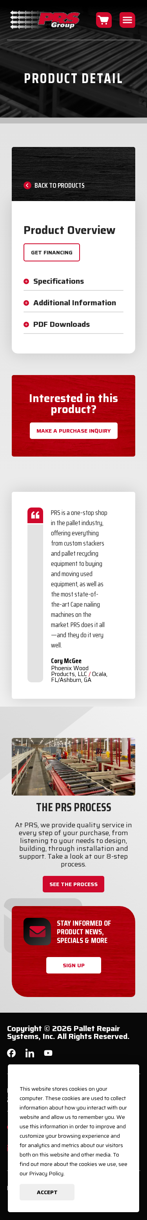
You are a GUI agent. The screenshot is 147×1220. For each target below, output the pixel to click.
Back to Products (59, 185)
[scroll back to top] (127, 1190)
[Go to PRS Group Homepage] (45, 20)
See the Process (73, 884)
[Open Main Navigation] (127, 20)
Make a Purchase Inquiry (73, 430)
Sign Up (74, 965)
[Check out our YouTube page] (48, 1054)
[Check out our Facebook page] (11, 1055)
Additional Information (74, 302)
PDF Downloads (61, 324)
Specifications (58, 281)
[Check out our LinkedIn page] (29, 1056)
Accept (47, 1192)
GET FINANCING (52, 252)
